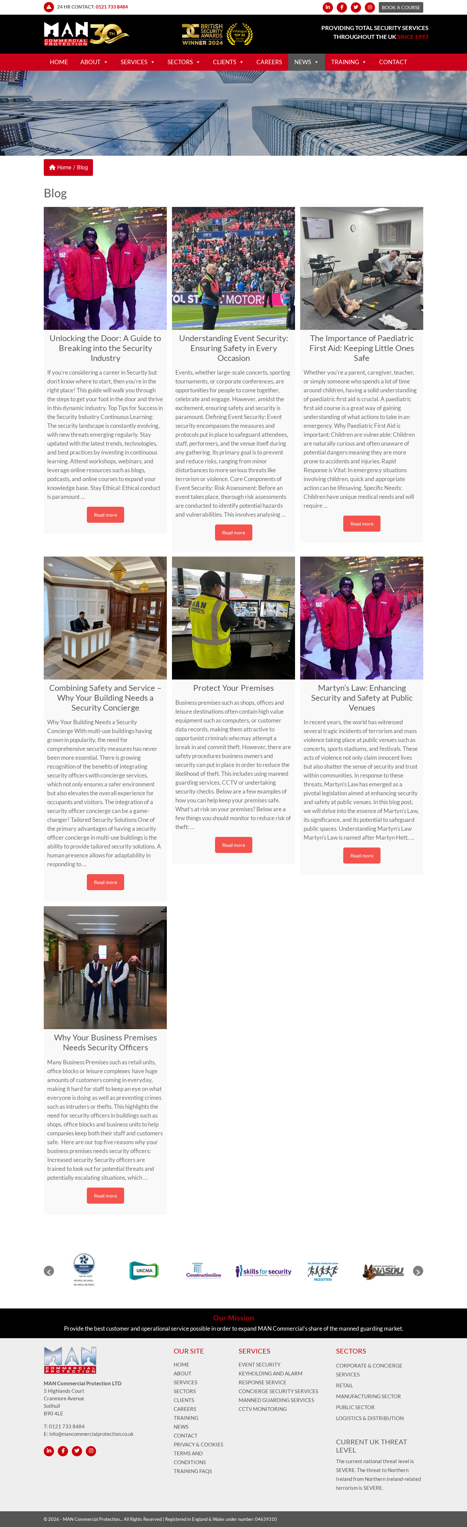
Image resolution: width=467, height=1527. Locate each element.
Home (59, 62)
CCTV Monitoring (263, 1409)
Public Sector (355, 1407)
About (182, 1373)
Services (134, 62)
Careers (269, 62)
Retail (344, 1385)
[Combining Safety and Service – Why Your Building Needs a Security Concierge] (105, 618)
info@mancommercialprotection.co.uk (91, 1434)
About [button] (90, 62)
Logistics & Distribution (370, 1418)
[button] (49, 1271)
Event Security (259, 1364)
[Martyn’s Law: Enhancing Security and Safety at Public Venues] (361, 618)
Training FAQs (193, 1471)
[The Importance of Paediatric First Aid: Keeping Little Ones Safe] (361, 268)
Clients (224, 62)
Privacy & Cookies (198, 1444)
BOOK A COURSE (401, 7)
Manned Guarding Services (277, 1400)
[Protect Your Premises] (233, 618)
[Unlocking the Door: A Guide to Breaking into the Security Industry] (105, 268)
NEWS (302, 62)
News (181, 1427)
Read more (105, 515)
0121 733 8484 (112, 7)
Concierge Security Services (278, 1391)
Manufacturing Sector (368, 1396)
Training (345, 62)
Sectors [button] (180, 62)
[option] (84, 1270)
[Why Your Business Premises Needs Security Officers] (105, 967)
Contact (393, 62)
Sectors (185, 1391)
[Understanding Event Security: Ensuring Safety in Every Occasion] (233, 268)
